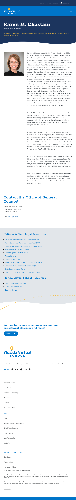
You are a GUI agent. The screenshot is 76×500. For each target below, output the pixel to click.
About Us (16, 33)
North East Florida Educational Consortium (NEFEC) (23, 262)
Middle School (8, 462)
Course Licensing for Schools (14, 423)
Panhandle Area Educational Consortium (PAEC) (22, 266)
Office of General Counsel (47, 33)
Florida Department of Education (16, 253)
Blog (5, 418)
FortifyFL (7, 443)
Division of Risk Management (15, 283)
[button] (42, 3)
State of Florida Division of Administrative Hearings (23, 272)
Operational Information (29, 33)
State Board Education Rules (15, 269)
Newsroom (7, 398)
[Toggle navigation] (71, 11)
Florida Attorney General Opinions (17, 249)
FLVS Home (7, 33)
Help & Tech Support (11, 428)
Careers (55, 3)
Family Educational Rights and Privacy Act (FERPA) (23, 243)
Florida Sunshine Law (12, 259)
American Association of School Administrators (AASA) (24, 240)
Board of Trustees (11, 290)
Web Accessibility (9, 438)
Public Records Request (13, 287)
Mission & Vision (9, 383)
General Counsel (63, 33)
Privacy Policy (7, 489)
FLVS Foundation (9, 408)
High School (8, 457)
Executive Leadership (11, 393)
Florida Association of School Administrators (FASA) (23, 246)
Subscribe (9, 334)
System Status (8, 433)
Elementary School (10, 467)
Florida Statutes (10, 256)
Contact (49, 3)
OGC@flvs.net (13, 217)
